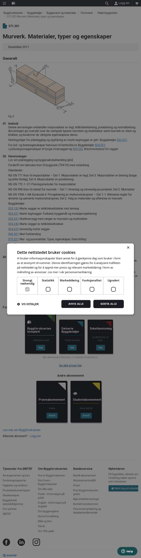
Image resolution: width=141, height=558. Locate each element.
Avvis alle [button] (76, 304)
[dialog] (70, 278)
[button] (28, 304)
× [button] (128, 247)
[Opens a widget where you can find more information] (127, 551)
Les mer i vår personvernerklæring (70, 272)
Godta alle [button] (108, 304)
